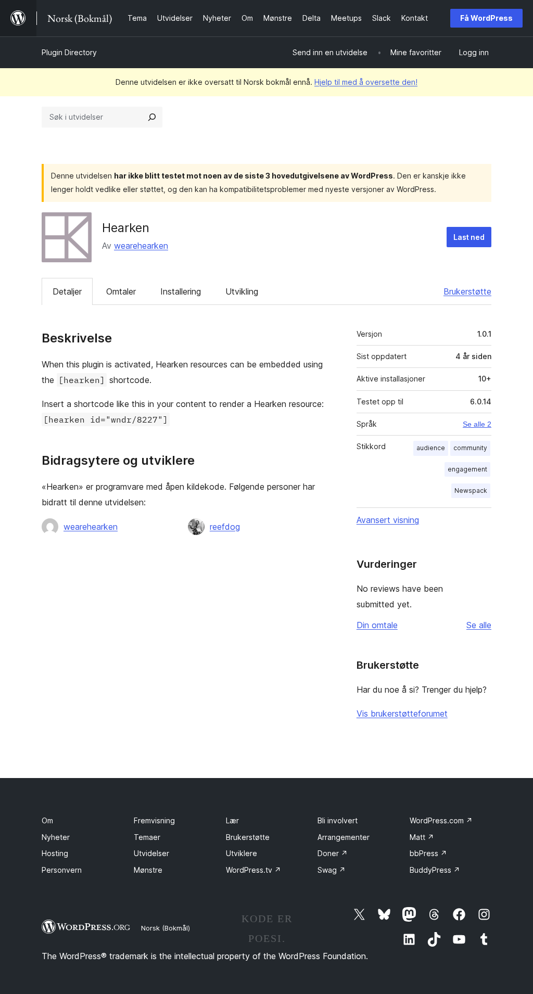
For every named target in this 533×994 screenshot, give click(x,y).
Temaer (147, 837)
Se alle (478, 625)
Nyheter (56, 837)
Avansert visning (388, 520)
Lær (232, 820)
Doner (333, 853)
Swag (332, 869)
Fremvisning (154, 820)
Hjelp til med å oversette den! (365, 82)
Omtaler (121, 291)
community (470, 448)
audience (430, 448)
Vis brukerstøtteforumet (402, 713)
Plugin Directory (69, 52)
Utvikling (241, 291)
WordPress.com (441, 820)
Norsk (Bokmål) (165, 928)
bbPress (428, 853)
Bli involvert (338, 820)
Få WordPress (486, 18)
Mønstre (148, 869)
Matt (422, 837)
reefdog (225, 526)
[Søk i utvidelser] (152, 117)
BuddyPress (435, 869)
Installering (180, 291)
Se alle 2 (477, 424)
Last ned (469, 237)
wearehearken (141, 245)
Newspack (470, 490)
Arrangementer (344, 837)
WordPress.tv (253, 869)
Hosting (55, 853)
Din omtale (377, 625)
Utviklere (241, 853)
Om (47, 820)
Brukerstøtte (467, 291)
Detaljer (67, 291)
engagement (467, 469)
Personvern (62, 869)
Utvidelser (151, 853)
